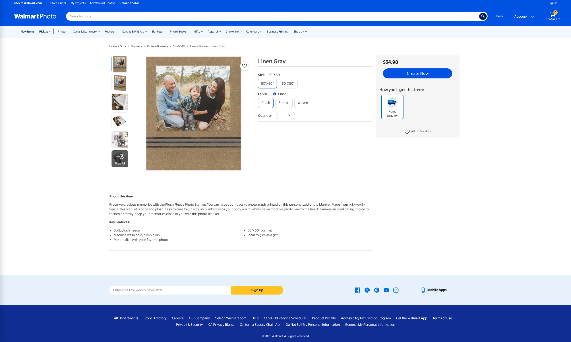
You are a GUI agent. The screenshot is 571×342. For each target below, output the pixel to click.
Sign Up (257, 290)
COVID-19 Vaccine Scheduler (285, 318)
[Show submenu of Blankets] (164, 31)
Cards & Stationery (85, 31)
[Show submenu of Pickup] (51, 31)
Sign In (553, 3)
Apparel (213, 31)
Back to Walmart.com (28, 3)
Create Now (418, 73)
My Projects (78, 3)
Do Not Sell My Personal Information (313, 325)
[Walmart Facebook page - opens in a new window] (357, 290)
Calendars (252, 31)
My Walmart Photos (102, 3)
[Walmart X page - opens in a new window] (367, 290)
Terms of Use (442, 318)
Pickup (43, 31)
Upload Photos (129, 3)
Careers (178, 318)
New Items (27, 31)
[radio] (120, 64)
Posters (109, 31)
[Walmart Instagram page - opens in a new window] (396, 290)
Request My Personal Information (370, 325)
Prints (61, 31)
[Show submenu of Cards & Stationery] (98, 31)
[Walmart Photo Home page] (35, 16)
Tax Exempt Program (375, 318)
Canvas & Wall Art (133, 31)
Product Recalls (324, 318)
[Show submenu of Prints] (67, 31)
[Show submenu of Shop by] (306, 31)
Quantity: (265, 116)
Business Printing (278, 31)
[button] (417, 132)
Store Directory (155, 318)
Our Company (199, 318)
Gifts (197, 31)
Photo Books (178, 31)
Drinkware (232, 31)
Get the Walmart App (411, 318)
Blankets (156, 31)
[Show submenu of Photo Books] (188, 31)
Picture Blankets (157, 46)
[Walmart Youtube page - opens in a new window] (386, 290)
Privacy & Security (189, 325)
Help (499, 16)
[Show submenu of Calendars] (261, 31)
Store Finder (58, 3)
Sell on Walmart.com (230, 318)
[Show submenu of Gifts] (202, 31)
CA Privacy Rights (221, 325)
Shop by (299, 31)
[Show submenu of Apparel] (220, 31)
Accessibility (350, 318)
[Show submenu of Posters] (116, 31)
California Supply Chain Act (260, 325)
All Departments (126, 318)
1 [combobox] (278, 115)
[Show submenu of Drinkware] (240, 31)
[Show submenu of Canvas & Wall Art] (146, 31)
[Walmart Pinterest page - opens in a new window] (376, 290)
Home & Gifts (117, 46)
